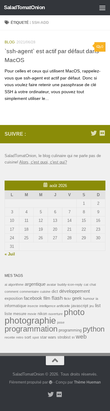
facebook (33, 298)
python (94, 329)
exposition (14, 298)
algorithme (16, 284)
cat (86, 284)
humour (88, 298)
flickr (67, 298)
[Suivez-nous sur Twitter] (94, 133)
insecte (33, 306)
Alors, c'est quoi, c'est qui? (43, 162)
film (46, 298)
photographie (30, 320)
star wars (48, 337)
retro (19, 337)
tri (73, 337)
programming (70, 330)
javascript (79, 305)
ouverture (55, 314)
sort (27, 337)
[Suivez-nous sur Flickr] (102, 133)
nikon (42, 313)
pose (60, 322)
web (81, 336)
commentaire (29, 291)
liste (8, 313)
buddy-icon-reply (69, 284)
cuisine (45, 291)
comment (11, 291)
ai (6, 284)
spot (35, 337)
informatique (15, 305)
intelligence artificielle (54, 306)
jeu (92, 306)
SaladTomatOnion (24, 7)
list (98, 305)
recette (10, 337)
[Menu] (102, 7)
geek (77, 298)
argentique (35, 284)
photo (74, 312)
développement (74, 291)
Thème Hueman (87, 382)
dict (55, 291)
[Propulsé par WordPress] (51, 382)
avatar (51, 284)
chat (93, 284)
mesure (19, 313)
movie (32, 314)
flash (57, 298)
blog (10, 42)
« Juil (10, 254)
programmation (31, 329)
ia (97, 298)
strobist (64, 337)
